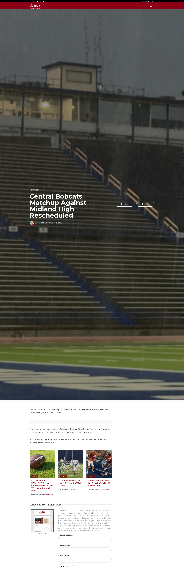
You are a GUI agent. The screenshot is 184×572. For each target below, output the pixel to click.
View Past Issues (42, 533)
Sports (35, 190)
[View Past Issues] (42, 520)
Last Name (65, 556)
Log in (152, 1)
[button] (124, 204)
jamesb (75, 489)
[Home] (35, 6)
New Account (146, 1)
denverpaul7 (48, 494)
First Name (65, 545)
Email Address (66, 535)
